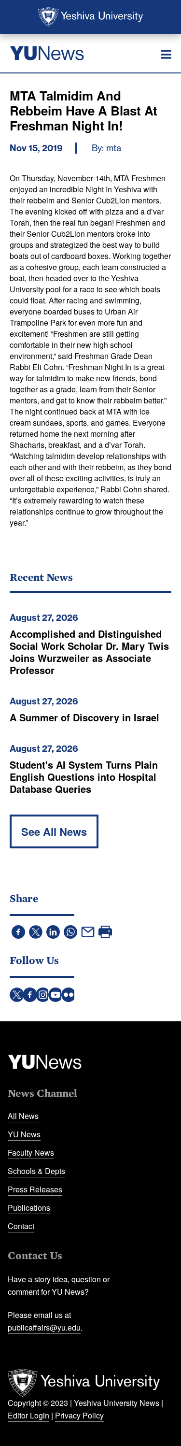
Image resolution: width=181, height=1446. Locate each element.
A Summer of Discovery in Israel (84, 717)
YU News (24, 1134)
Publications (29, 1207)
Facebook (30, 995)
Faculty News (31, 1152)
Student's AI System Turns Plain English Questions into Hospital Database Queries (84, 777)
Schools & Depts (36, 1170)
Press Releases (35, 1189)
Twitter (17, 995)
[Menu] (166, 54)
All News (23, 1115)
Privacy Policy (79, 1415)
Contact (21, 1225)
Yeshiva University (90, 17)
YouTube (55, 995)
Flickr (68, 995)
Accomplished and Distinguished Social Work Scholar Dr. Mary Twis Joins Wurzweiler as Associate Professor (89, 652)
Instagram (43, 995)
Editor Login (28, 1415)
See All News (54, 831)
